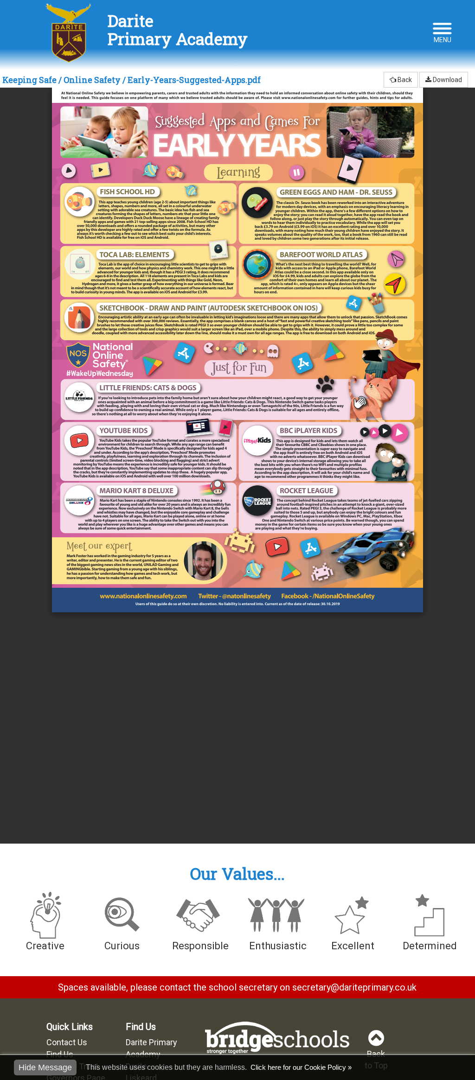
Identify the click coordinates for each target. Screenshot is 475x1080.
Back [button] (404, 79)
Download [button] (446, 79)
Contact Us (66, 1042)
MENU (442, 40)
